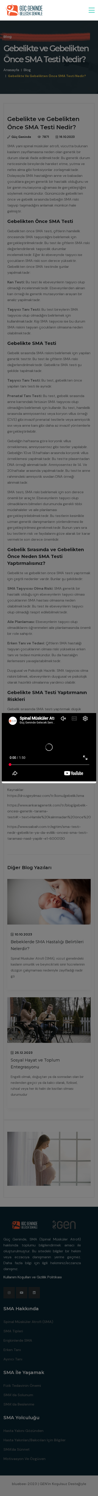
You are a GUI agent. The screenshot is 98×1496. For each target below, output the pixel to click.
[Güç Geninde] (26, 10)
